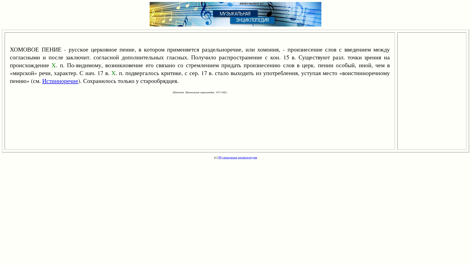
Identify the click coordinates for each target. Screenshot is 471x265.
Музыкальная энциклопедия (237, 157)
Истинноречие (60, 81)
